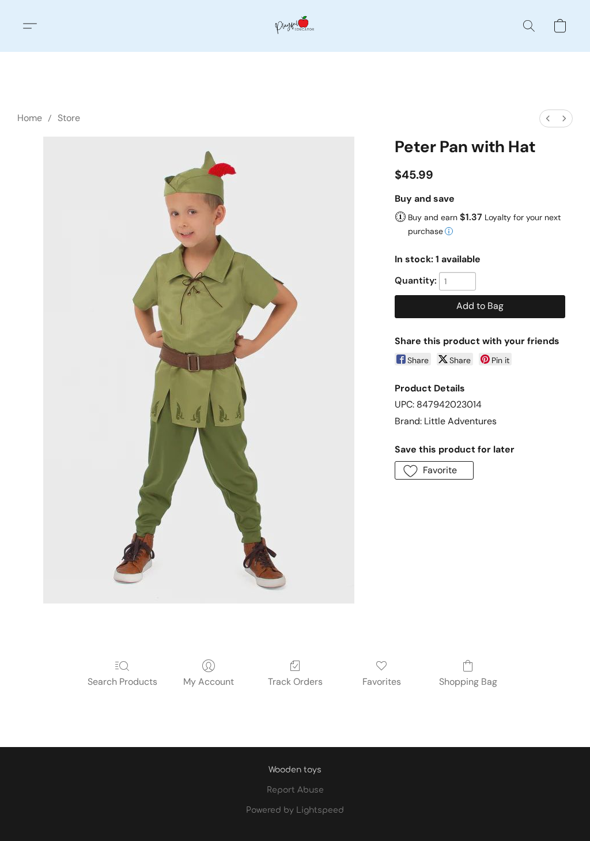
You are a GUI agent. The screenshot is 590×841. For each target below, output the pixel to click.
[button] (295, 26)
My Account (208, 682)
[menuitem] (548, 118)
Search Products (122, 682)
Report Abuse (295, 790)
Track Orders (295, 682)
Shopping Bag (468, 682)
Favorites (381, 682)
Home (29, 118)
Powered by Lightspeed (295, 810)
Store (69, 118)
